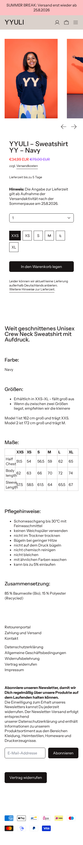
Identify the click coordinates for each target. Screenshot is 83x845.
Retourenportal (18, 627)
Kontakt (11, 638)
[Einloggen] (57, 22)
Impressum (14, 669)
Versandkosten (27, 166)
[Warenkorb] (66, 22)
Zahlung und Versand (23, 632)
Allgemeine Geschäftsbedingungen (35, 652)
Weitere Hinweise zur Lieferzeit (31, 289)
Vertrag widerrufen (21, 664)
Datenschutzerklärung (24, 647)
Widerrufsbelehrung (22, 658)
